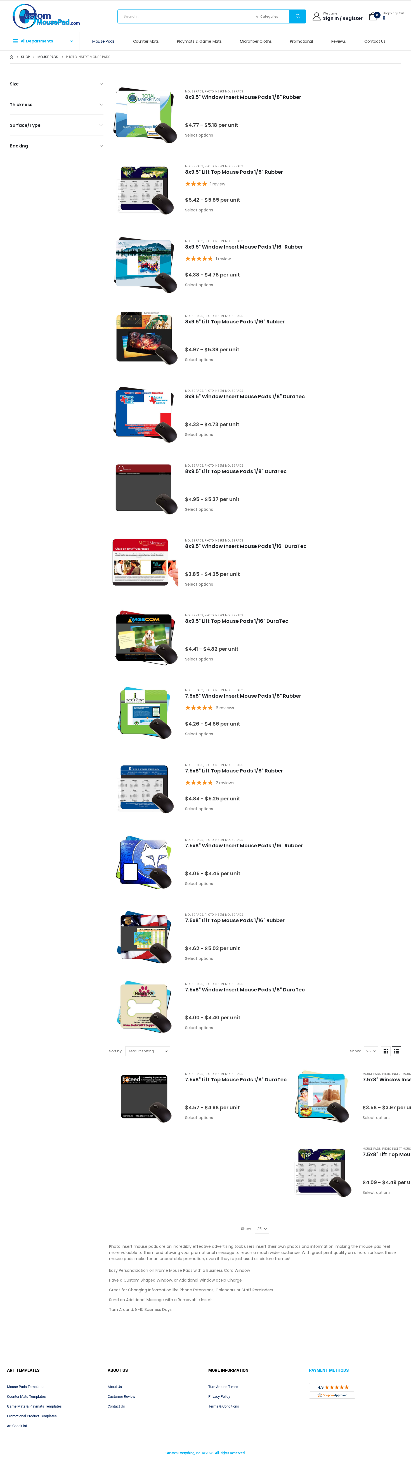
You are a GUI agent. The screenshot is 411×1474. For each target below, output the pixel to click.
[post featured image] (143, 113)
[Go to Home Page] (11, 57)
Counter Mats (146, 41)
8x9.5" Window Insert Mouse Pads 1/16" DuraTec (245, 546)
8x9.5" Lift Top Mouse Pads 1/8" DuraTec (236, 471)
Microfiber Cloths (255, 41)
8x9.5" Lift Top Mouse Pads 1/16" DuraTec (236, 620)
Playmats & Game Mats (199, 41)
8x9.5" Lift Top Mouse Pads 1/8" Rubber (234, 171)
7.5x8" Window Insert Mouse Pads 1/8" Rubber (243, 695)
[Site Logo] (46, 16)
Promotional (301, 41)
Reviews (338, 41)
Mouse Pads (103, 41)
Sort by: (115, 1051)
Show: (355, 1051)
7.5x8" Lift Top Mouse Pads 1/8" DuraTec (236, 1079)
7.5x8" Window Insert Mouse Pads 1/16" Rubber (244, 845)
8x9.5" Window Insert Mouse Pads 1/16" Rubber (244, 246)
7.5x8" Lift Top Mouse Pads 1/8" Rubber (234, 770)
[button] (386, 1051)
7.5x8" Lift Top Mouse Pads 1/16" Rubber (235, 920)
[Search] (297, 16)
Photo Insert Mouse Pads (224, 91)
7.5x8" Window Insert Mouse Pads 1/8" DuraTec (245, 989)
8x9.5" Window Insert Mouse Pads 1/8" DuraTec (245, 396)
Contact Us (375, 41)
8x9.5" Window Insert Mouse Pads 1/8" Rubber (243, 97)
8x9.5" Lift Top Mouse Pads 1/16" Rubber (235, 321)
